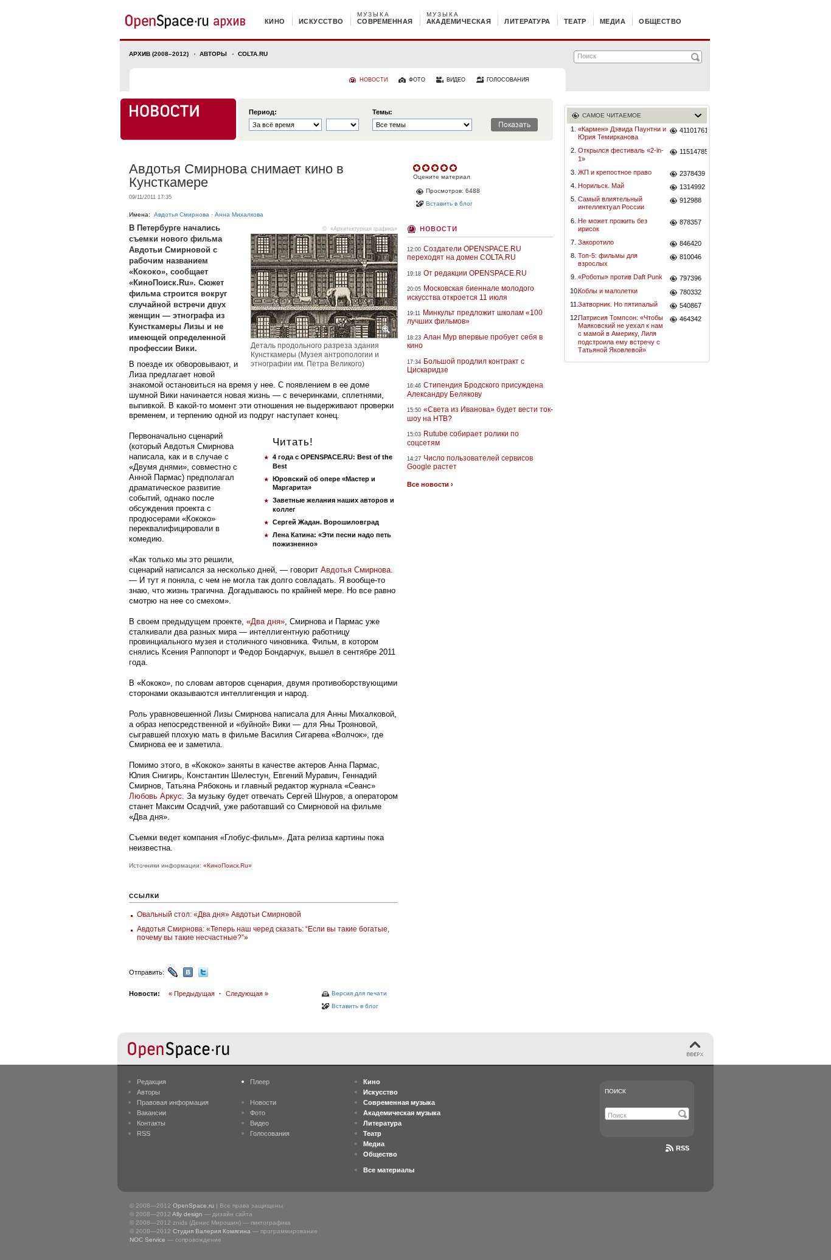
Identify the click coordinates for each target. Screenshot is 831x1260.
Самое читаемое (611, 115)
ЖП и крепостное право (615, 172)
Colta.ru (253, 53)
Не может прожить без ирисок (612, 224)
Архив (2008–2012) (159, 53)
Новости (438, 228)
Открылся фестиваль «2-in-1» (621, 154)
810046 (690, 256)
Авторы (213, 53)
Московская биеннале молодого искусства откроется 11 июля (470, 292)
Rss (682, 1148)
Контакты (151, 1123)
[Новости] (178, 119)
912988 (690, 200)
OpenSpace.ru (193, 1205)
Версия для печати (359, 993)
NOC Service (147, 1239)
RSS (143, 1133)
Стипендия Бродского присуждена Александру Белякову (475, 389)
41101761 (693, 130)
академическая (459, 21)
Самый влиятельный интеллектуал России (611, 203)
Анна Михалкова (239, 214)
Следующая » (247, 993)
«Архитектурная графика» (363, 229)
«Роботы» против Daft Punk (620, 276)
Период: (263, 112)
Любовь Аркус (155, 796)
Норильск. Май (601, 185)
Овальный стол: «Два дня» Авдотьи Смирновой (219, 914)
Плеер (259, 1081)
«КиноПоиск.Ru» (227, 865)
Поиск (615, 1091)
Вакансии (151, 1112)
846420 (690, 243)
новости (374, 80)
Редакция (151, 1081)
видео (456, 80)
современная (385, 21)
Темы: (382, 112)
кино (275, 21)
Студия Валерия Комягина (212, 1231)
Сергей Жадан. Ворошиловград (326, 522)
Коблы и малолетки (608, 290)
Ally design (187, 1214)
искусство (321, 21)
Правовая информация (173, 1102)
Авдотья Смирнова (181, 214)
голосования (508, 80)
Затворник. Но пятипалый (618, 304)
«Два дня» (265, 621)
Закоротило (596, 242)
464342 (690, 318)
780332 (690, 292)
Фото (257, 1112)
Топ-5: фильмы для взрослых (608, 259)
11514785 (693, 151)
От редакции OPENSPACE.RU (475, 273)
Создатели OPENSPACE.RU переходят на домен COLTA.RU (464, 253)
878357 (690, 222)
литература (527, 21)
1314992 (692, 186)
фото (417, 80)
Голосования (270, 1133)
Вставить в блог (355, 1006)
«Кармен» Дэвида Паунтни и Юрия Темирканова (622, 133)
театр (575, 21)
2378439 (692, 173)
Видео (259, 1123)
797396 (690, 278)
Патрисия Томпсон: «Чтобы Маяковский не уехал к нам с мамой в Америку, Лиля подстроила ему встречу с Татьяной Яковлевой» (620, 333)
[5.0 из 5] (417, 168)
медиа (612, 21)
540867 (690, 305)
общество (660, 21)
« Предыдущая (192, 993)
